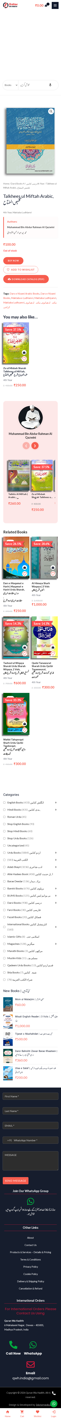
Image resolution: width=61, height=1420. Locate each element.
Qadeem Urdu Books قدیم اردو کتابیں (30, 965)
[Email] (31, 1364)
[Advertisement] (30, 43)
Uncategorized (18, 845)
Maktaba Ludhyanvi (13, 302)
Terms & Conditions (30, 1259)
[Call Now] (13, 1345)
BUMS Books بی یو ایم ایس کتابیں (28, 895)
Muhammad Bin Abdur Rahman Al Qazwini (30, 227)
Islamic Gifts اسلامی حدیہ (23, 936)
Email (30, 1373)
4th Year (7, 212)
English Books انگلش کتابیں (25, 802)
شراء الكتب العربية (19, 979)
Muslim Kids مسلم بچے (22, 958)
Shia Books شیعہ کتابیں (21, 972)
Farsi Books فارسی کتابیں (24, 909)
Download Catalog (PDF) (28, 279)
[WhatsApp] (33, 1345)
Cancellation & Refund (30, 1288)
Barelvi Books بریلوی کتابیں (25, 888)
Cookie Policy (30, 1274)
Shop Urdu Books (20, 838)
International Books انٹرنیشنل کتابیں (27, 927)
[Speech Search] (50, 85)
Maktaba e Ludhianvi (22, 297)
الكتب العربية (17, 859)
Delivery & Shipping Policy (30, 1281)
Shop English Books (20, 823)
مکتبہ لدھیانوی (49, 302)
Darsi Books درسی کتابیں (24, 902)
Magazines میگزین (20, 943)
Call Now (13, 1353)
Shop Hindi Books (19, 831)
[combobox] (7, 1140)
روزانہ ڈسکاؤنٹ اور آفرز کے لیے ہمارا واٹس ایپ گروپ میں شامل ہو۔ (30, 1212)
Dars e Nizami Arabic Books (25, 293)
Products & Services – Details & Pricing (30, 1252)
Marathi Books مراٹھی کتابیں (25, 950)
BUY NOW (13, 260)
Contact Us (31, 1245)
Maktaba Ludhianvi (22, 212)
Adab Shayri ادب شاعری (24, 866)
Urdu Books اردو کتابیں (24, 852)
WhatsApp (33, 1353)
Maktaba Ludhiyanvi (45, 297)
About (30, 1237)
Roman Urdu (16, 816)
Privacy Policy (30, 1266)
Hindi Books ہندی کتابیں (24, 809)
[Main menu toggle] (55, 5)
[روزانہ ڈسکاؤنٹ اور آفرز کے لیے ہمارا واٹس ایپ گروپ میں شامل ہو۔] (31, 1201)
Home (6, 183)
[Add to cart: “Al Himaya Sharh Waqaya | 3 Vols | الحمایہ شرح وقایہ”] (53, 567)
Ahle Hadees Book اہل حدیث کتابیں (30, 874)
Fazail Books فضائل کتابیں (24, 917)
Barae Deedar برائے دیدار (23, 881)
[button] (51, 111)
